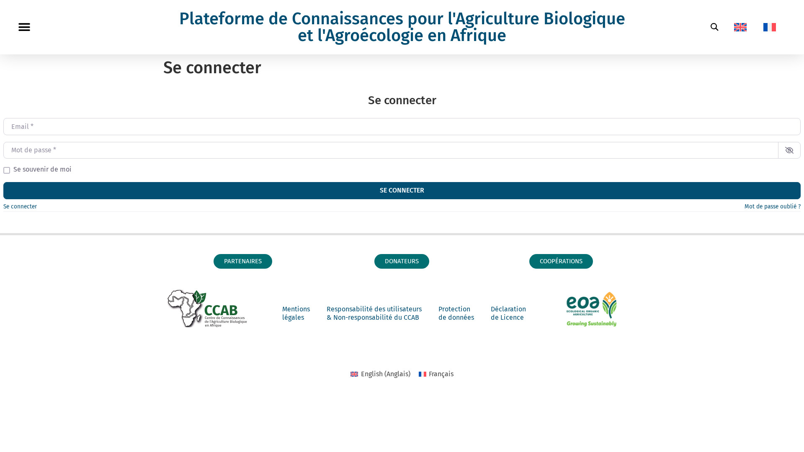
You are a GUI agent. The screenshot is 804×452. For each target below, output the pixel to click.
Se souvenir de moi (42, 169)
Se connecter (402, 190)
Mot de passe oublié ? (773, 206)
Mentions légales (296, 313)
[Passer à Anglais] (740, 27)
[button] (24, 27)
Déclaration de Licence (508, 313)
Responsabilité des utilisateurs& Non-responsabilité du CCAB (374, 313)
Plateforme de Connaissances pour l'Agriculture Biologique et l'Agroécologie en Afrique (402, 27)
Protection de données (456, 313)
